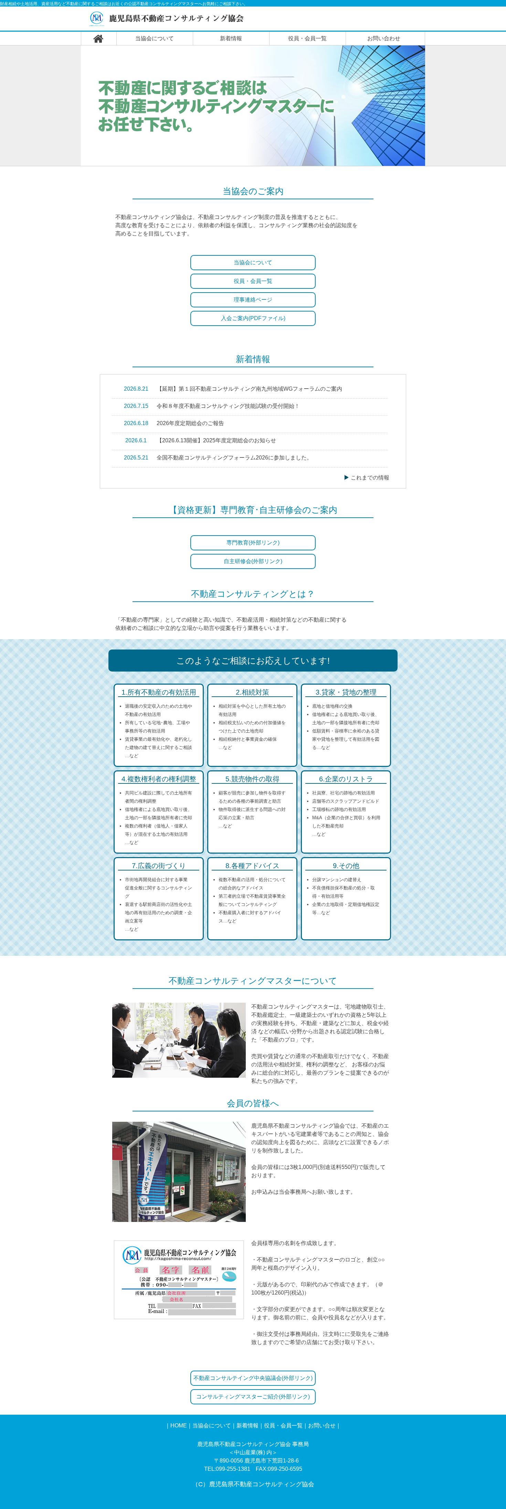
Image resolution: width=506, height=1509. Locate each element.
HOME (178, 1425)
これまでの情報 (370, 478)
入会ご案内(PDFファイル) (253, 318)
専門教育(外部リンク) (253, 543)
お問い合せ (322, 1425)
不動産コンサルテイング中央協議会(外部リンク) (253, 1378)
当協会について (154, 38)
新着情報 (231, 38)
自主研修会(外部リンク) (253, 561)
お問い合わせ (383, 38)
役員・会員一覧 (307, 38)
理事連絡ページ (253, 300)
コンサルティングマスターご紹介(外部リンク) (253, 1397)
